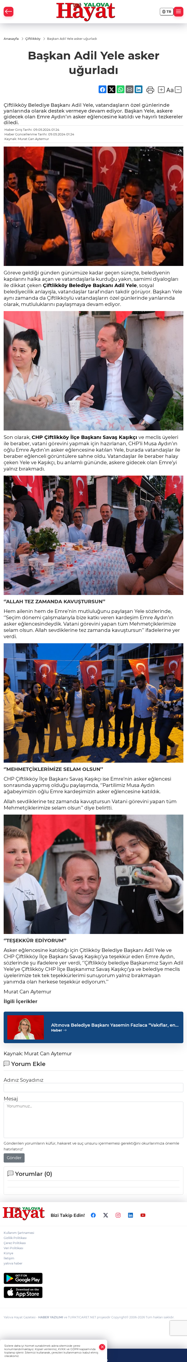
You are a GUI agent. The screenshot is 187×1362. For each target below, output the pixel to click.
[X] (106, 1215)
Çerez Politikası (15, 1243)
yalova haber (13, 1263)
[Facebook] (93, 1215)
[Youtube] (143, 1215)
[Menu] (178, 12)
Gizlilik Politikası (15, 1238)
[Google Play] (93, 1278)
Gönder (14, 1158)
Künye (8, 1253)
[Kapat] (102, 1347)
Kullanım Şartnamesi (19, 1233)
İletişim (9, 1258)
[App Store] (93, 1292)
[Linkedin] (130, 1215)
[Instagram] (118, 1215)
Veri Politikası (13, 1248)
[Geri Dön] (8, 12)
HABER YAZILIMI (50, 1317)
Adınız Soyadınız (23, 1080)
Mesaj (11, 1099)
